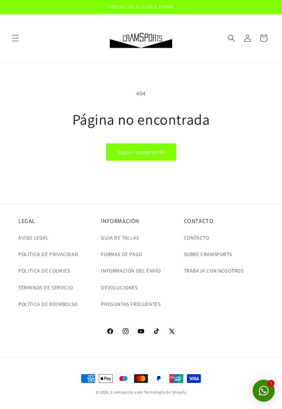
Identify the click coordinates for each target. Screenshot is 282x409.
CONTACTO (196, 237)
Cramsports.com (127, 392)
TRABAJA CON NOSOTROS (214, 270)
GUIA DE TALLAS (120, 237)
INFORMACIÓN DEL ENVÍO (131, 270)
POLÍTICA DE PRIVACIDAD (48, 254)
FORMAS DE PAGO (121, 254)
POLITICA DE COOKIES (44, 270)
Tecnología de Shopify (165, 392)
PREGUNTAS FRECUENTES (130, 304)
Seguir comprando (141, 152)
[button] (15, 38)
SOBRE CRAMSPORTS (208, 254)
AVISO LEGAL (33, 237)
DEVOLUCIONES (119, 287)
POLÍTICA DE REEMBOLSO (48, 304)
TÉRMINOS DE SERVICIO (45, 287)
